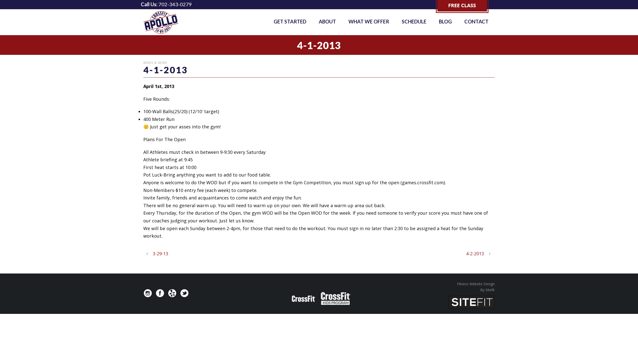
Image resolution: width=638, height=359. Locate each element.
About (327, 21)
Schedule (414, 21)
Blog (445, 21)
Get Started (290, 21)
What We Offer (368, 21)
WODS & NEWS (155, 62)
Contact (476, 21)
